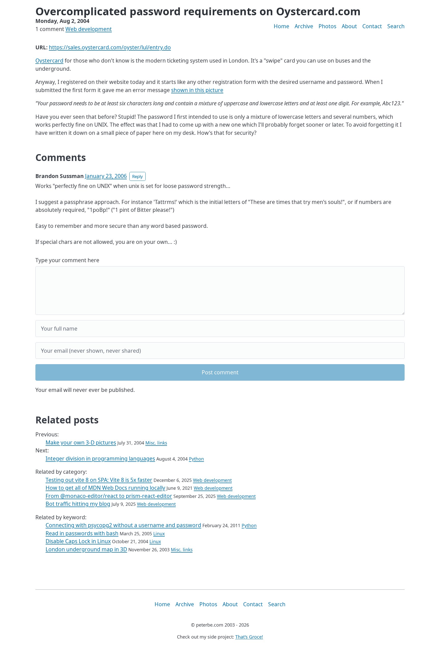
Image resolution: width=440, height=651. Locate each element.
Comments (60, 157)
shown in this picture (197, 90)
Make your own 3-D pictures (81, 442)
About (349, 26)
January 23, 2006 (106, 176)
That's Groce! (249, 637)
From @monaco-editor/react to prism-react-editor (109, 495)
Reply (137, 176)
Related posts (67, 419)
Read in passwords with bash (82, 533)
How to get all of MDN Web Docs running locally (105, 487)
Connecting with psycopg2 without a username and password (123, 525)
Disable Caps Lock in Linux (78, 541)
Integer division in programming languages (100, 458)
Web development (88, 29)
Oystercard (49, 60)
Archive (304, 26)
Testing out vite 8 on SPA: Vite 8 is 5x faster (99, 479)
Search (396, 26)
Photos (327, 26)
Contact (372, 26)
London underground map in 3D (86, 549)
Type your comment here (67, 260)
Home (281, 26)
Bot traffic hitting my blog (78, 503)
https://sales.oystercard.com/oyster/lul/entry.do (110, 47)
